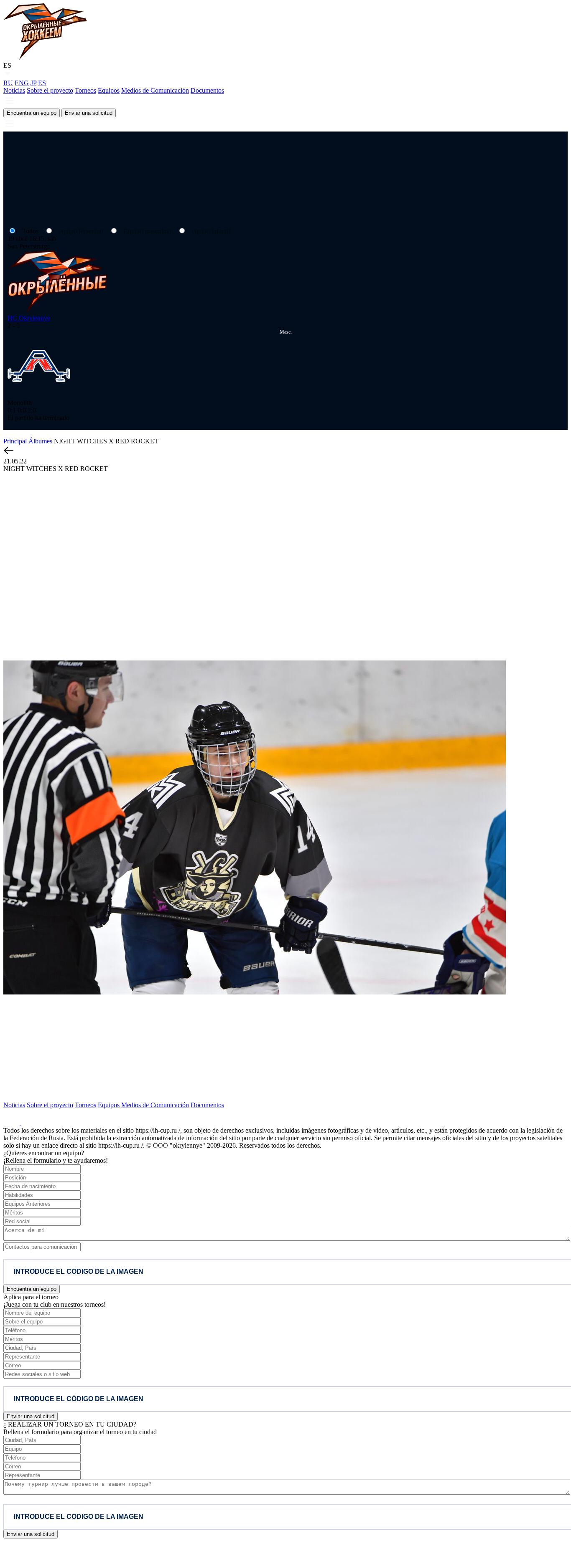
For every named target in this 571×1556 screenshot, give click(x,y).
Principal (15, 441)
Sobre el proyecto (50, 90)
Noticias (14, 90)
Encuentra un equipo (31, 113)
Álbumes (40, 441)
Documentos (207, 90)
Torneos (85, 90)
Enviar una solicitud (88, 113)
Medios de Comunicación (155, 90)
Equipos (109, 90)
